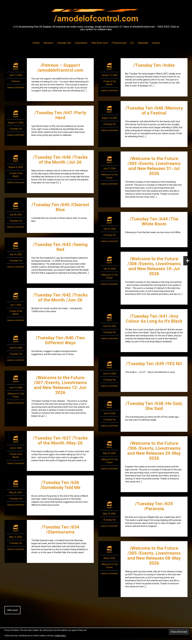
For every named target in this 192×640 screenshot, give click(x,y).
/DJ (132, 42)
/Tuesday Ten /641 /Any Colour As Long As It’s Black (154, 318)
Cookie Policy (60, 636)
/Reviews (48, 42)
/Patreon (15, 81)
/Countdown (80, 42)
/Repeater (143, 42)
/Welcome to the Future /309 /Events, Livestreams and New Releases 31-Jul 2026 (154, 166)
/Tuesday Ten (64, 42)
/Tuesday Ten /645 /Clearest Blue (60, 207)
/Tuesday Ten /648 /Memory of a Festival (154, 110)
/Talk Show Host (99, 42)
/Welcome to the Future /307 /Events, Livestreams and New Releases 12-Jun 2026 (60, 385)
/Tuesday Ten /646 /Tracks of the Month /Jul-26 (60, 159)
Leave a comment (15, 87)
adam (15, 69)
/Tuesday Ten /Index (154, 65)
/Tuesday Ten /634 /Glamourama (60, 529)
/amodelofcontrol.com (96, 18)
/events (156, 42)
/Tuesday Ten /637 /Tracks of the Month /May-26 (60, 440)
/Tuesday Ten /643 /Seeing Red (60, 247)
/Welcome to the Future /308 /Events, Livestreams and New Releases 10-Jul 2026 (154, 266)
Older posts (12, 610)
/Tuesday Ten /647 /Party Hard (60, 115)
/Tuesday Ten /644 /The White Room (154, 221)
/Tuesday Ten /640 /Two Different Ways (60, 340)
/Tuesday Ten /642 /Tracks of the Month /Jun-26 (60, 297)
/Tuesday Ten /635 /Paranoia (154, 506)
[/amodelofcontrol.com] (96, 11)
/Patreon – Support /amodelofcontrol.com (60, 68)
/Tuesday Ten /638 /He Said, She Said (154, 406)
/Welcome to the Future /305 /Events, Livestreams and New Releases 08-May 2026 (154, 555)
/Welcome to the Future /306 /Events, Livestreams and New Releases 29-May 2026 (154, 451)
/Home (36, 42)
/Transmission (119, 42)
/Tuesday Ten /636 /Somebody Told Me (60, 485)
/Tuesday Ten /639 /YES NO (154, 363)
